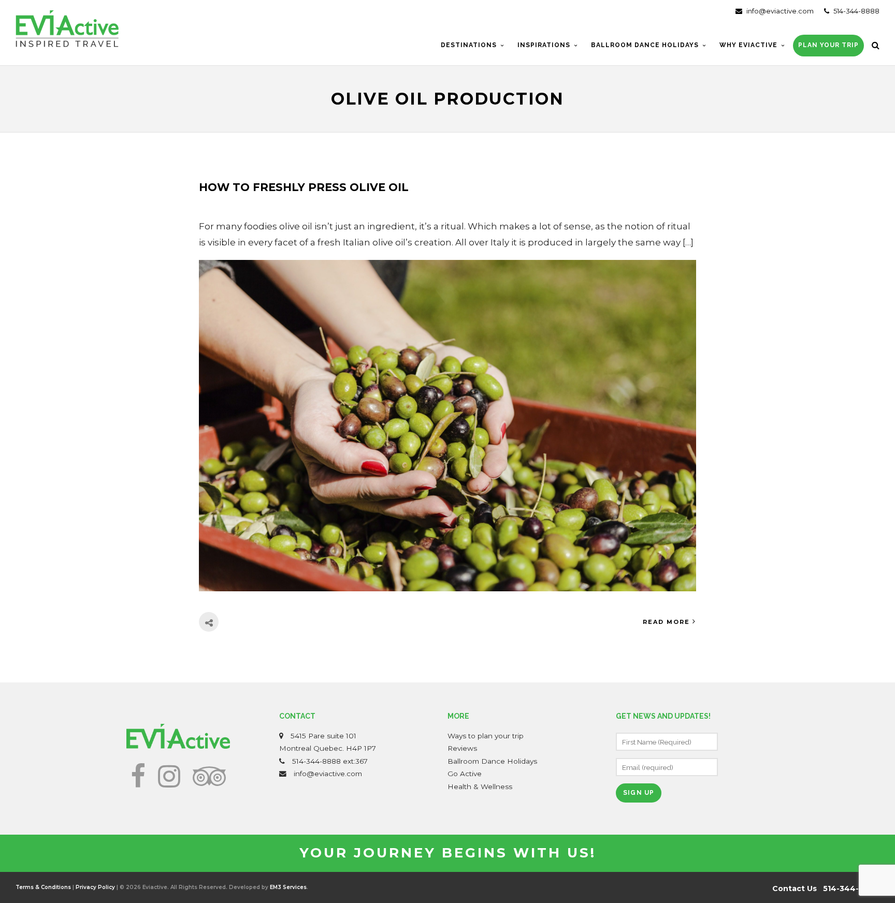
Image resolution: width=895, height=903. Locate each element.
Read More (666, 621)
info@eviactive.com (779, 11)
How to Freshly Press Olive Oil (304, 187)
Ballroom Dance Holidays (492, 761)
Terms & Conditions (43, 887)
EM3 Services (288, 887)
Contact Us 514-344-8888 (825, 888)
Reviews (462, 748)
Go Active (464, 773)
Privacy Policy (95, 887)
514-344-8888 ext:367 (330, 761)
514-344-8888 (855, 11)
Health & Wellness (479, 786)
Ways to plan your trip (485, 736)
